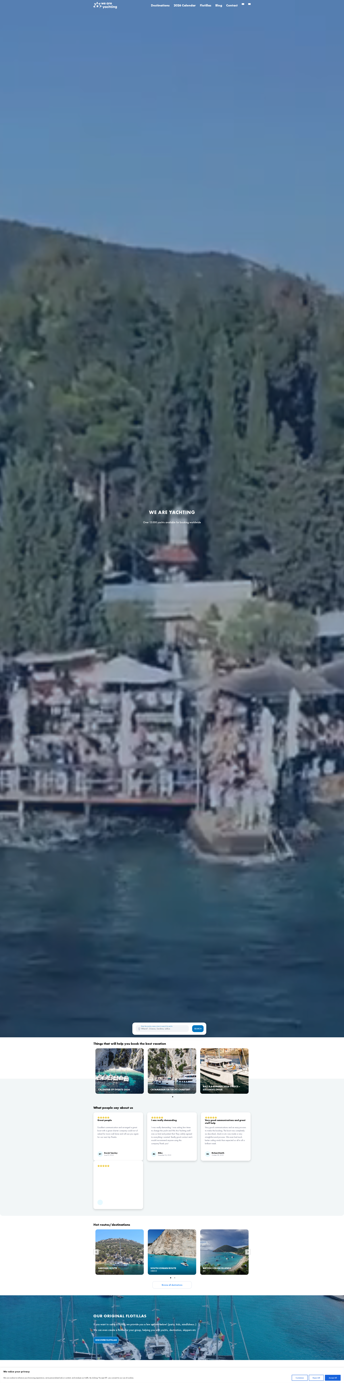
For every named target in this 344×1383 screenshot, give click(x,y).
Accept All (333, 1378)
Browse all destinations (172, 1284)
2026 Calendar (185, 5)
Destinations (160, 5)
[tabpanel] (119, 1071)
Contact (232, 5)
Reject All (316, 1378)
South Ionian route (163, 1268)
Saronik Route (107, 1268)
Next (248, 1252)
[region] (172, 1375)
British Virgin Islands (217, 1268)
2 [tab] (174, 1278)
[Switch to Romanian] (249, 4)
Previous (96, 1252)
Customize (300, 1378)
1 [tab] (172, 1096)
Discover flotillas (106, 1340)
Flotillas (205, 5)
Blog (218, 5)
